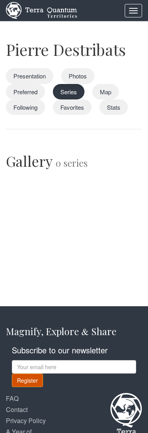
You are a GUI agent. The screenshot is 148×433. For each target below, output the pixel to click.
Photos (78, 76)
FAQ (12, 398)
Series (68, 92)
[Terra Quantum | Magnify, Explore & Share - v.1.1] (41, 10)
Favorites (72, 107)
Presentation (29, 76)
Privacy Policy (26, 420)
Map (105, 92)
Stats (113, 107)
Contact (17, 409)
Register (27, 380)
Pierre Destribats (66, 49)
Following (25, 107)
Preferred (25, 92)
